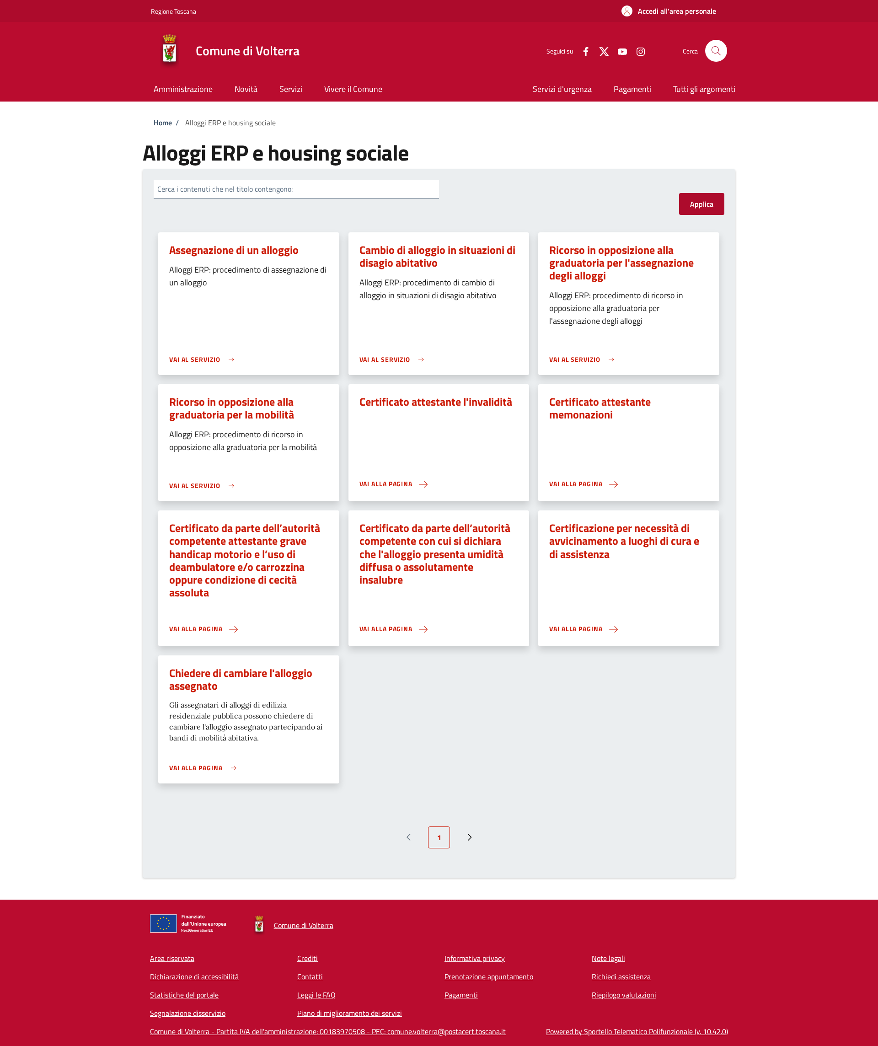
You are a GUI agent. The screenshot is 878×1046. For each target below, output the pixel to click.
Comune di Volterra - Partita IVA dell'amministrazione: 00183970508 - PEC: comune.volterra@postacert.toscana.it (328, 1031)
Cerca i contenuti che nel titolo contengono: (225, 188)
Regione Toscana (173, 11)
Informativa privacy (474, 958)
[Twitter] (600, 50)
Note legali (608, 958)
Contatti (310, 976)
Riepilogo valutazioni (624, 994)
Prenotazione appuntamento (488, 976)
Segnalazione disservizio (187, 1013)
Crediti (307, 958)
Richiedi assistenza (621, 976)
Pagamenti (461, 994)
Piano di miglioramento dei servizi (349, 1013)
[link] (204, 359)
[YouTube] (619, 50)
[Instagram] (637, 50)
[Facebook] (582, 50)
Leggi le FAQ (316, 994)
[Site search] (716, 51)
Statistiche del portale (184, 994)
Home (163, 122)
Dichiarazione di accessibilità (194, 976)
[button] (668, 11)
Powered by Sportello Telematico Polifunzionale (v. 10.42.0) (637, 1031)
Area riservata (172, 958)
